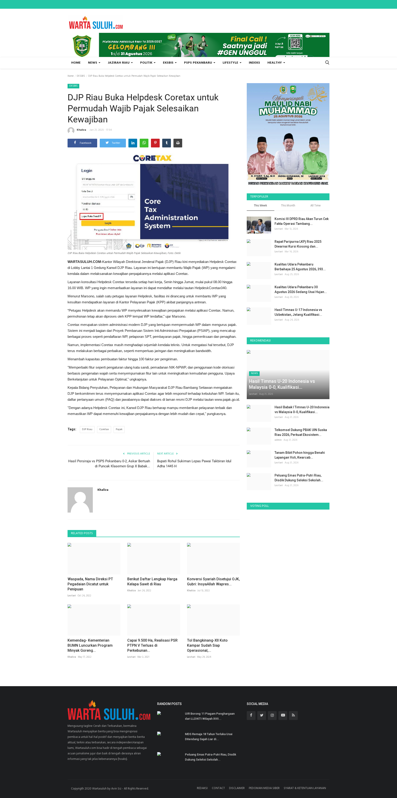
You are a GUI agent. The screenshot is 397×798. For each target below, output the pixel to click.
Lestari (72, 596)
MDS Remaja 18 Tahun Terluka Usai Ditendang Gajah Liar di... (208, 736)
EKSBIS (81, 76)
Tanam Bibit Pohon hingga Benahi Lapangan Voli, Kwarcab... (300, 455)
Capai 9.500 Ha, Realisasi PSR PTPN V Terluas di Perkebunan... (152, 645)
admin (278, 440)
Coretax (104, 429)
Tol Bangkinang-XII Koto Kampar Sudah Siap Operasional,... (207, 645)
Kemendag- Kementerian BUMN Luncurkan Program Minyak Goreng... (90, 645)
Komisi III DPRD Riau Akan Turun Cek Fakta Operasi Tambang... (302, 221)
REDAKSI (202, 788)
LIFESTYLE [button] (231, 62)
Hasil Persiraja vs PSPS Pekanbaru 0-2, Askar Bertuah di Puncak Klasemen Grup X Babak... (109, 463)
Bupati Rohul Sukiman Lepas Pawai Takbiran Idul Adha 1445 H (194, 463)
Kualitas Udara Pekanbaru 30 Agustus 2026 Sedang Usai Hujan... (301, 289)
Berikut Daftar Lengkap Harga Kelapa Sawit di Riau (152, 581)
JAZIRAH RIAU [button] (119, 62)
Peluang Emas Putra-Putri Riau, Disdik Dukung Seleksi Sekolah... (299, 478)
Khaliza (81, 130)
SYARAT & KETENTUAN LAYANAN (305, 788)
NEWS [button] (93, 62)
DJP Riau (87, 429)
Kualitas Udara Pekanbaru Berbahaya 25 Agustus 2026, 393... (300, 266)
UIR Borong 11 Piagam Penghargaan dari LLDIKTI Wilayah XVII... (210, 716)
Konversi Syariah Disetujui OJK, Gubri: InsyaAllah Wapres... (213, 581)
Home (76, 62)
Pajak (119, 429)
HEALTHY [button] (275, 62)
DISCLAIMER (237, 788)
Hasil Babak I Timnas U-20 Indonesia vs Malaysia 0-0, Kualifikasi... (302, 409)
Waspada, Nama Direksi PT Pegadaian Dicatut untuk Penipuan (90, 584)
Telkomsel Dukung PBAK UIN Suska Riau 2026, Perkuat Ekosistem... (301, 432)
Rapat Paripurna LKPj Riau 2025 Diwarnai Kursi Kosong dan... (298, 244)
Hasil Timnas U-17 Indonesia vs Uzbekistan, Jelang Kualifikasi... (298, 312)
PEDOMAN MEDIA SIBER (264, 788)
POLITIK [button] (146, 62)
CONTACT (218, 788)
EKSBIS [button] (168, 62)
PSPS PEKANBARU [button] (198, 62)
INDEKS (254, 62)
